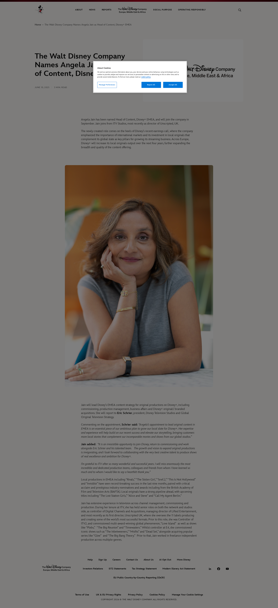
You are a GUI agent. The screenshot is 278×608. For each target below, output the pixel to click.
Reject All (151, 85)
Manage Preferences (107, 85)
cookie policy (146, 77)
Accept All (173, 85)
